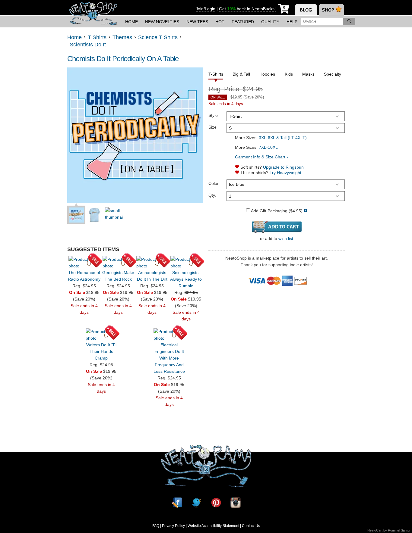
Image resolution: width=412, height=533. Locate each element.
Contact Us (251, 526)
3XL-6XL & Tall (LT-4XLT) (283, 137)
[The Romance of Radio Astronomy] (84, 262)
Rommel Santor (399, 530)
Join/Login (205, 8)
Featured (243, 21)
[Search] (349, 21)
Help (292, 21)
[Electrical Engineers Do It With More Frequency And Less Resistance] (169, 334)
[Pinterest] (216, 502)
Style (213, 115)
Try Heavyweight (285, 172)
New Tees (197, 21)
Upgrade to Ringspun (283, 167)
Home (131, 21)
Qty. (212, 195)
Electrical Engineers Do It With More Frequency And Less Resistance (169, 358)
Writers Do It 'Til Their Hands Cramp (101, 351)
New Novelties (162, 21)
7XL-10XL (268, 147)
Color (213, 183)
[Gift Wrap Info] (305, 211)
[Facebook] (177, 502)
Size (212, 127)
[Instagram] (235, 502)
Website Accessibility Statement (213, 526)
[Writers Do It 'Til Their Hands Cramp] (101, 334)
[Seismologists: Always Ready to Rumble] (186, 262)
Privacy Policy (173, 526)
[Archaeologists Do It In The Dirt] (152, 262)
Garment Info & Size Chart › (261, 156)
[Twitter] (196, 502)
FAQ (155, 526)
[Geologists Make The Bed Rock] (118, 262)
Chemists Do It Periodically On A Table (123, 59)
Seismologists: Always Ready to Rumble (186, 279)
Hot (219, 21)
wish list (285, 238)
